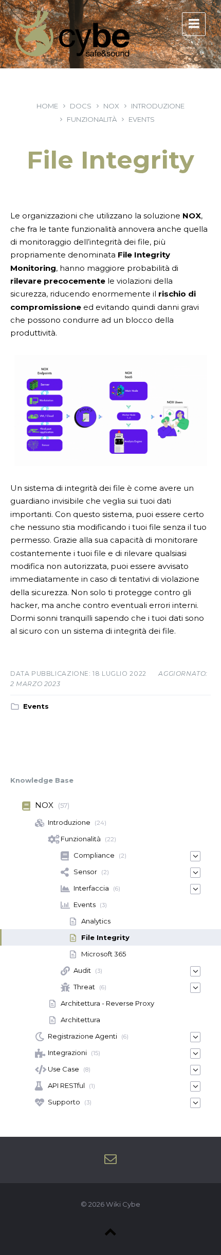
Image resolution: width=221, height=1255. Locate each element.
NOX (111, 106)
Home (47, 106)
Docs (80, 106)
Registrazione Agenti (82, 1036)
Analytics (95, 921)
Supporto (64, 1102)
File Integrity (105, 937)
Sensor (85, 872)
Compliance (94, 855)
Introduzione (158, 106)
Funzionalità (92, 119)
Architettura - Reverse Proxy (107, 1003)
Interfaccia (91, 888)
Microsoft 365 (103, 954)
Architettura (80, 1020)
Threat (84, 987)
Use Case (63, 1069)
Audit (82, 970)
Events (141, 119)
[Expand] (195, 856)
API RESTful (66, 1085)
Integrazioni (67, 1052)
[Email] (110, 1159)
